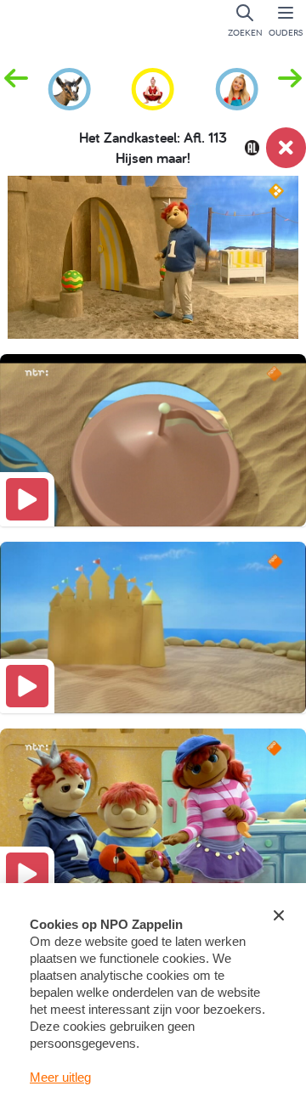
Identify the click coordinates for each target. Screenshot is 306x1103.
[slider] (156, 315)
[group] (69, 86)
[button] (290, 87)
